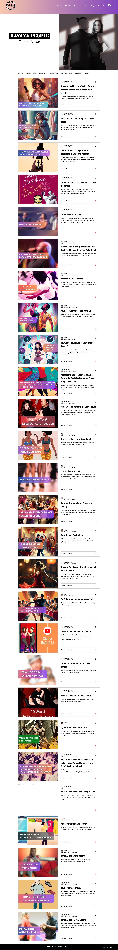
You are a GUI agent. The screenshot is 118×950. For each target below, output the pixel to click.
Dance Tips (78, 73)
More (86, 73)
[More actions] (96, 82)
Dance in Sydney (31, 73)
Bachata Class (54, 73)
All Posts (20, 73)
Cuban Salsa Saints (66, 73)
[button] (67, 5)
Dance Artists (42, 73)
